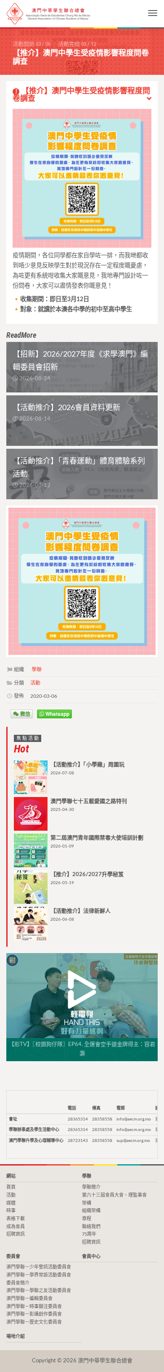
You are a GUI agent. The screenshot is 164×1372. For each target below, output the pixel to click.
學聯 (37, 669)
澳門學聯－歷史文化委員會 (34, 1322)
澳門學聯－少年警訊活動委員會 (38, 1267)
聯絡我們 (91, 1226)
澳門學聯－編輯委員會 (29, 1298)
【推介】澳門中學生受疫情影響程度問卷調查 (81, 95)
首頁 (11, 1187)
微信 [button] (24, 714)
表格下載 (15, 1218)
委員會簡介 (17, 1283)
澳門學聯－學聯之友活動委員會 (38, 1290)
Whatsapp (56, 714)
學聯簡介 (91, 1187)
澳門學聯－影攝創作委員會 (34, 1314)
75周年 (89, 1234)
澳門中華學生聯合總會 (48, 13)
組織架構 (91, 1210)
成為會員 (15, 1226)
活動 (35, 683)
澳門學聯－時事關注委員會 (34, 1306)
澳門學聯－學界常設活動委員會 (38, 1275)
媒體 (11, 1203)
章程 (86, 1218)
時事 (11, 1210)
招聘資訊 (15, 1234)
